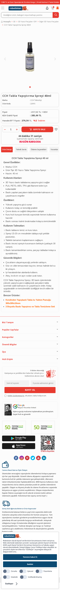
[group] (30, 57)
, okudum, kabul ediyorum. (27, 395)
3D (14, 21)
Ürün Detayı (7, 149)
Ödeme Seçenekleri (38, 149)
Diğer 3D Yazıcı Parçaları (49, 21)
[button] (30, 87)
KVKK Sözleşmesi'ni (16, 395)
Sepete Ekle (39, 129)
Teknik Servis (21, 149)
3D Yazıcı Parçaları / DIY (27, 21)
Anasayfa (7, 21)
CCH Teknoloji (36, 100)
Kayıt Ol (30, 389)
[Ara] (56, 15)
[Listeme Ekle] (55, 129)
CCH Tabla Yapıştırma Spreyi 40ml (17, 25)
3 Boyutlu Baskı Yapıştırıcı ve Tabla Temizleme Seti (30, 306)
